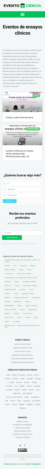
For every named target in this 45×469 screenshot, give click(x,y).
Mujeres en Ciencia (10, 309)
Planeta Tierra (9, 317)
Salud (35, 317)
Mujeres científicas (31, 305)
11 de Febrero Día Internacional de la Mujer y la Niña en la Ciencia (22, 260)
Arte (15, 265)
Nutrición (7, 313)
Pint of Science (27, 313)
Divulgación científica (29, 281)
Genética (7, 293)
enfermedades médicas (30, 285)
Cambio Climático (10, 269)
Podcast (19, 317)
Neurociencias (32, 309)
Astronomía (23, 265)
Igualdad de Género (28, 293)
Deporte (16, 281)
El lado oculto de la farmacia (19, 117)
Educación (8, 285)
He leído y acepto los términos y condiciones (21, 243)
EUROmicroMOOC (10, 289)
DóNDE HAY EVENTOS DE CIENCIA (22, 370)
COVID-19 (8, 281)
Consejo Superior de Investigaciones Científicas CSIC (21, 277)
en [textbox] (8, 183)
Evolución (23, 289)
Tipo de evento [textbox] (12, 195)
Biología (32, 265)
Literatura (7, 301)
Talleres (7, 321)
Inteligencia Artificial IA (21, 297)
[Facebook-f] (25, 445)
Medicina (28, 301)
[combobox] (24, 183)
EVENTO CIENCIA (22, 340)
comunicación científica (24, 273)
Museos (22, 309)
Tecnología (16, 321)
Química (27, 317)
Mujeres (19, 305)
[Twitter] (20, 445)
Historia (16, 293)
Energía (17, 285)
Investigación (36, 297)
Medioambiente (9, 305)
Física (31, 289)
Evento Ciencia (10, 464)
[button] (22, 14)
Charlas (29, 269)
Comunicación (9, 273)
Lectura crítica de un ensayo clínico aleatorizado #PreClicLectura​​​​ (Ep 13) (19, 154)
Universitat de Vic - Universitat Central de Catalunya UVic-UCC (22, 326)
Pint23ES (16, 313)
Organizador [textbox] (11, 189)
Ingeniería (8, 297)
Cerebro (21, 269)
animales (7, 265)
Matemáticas (18, 301)
